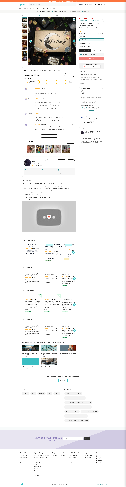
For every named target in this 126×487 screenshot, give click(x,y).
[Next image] (74, 41)
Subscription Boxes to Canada (59, 455)
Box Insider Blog (24, 457)
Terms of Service (89, 455)
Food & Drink (37, 462)
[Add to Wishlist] (40, 272)
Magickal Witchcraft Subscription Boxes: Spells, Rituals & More (78, 406)
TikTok (98, 462)
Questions (50, 70)
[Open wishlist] (102, 4)
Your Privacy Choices (102, 484)
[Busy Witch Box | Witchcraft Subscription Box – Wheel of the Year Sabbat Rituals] (54, 252)
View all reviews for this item (48, 136)
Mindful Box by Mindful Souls (69, 273)
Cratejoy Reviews (24, 462)
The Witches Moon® (49, 273)
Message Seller (62, 160)
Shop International (58, 453)
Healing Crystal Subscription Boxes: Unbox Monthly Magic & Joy (78, 402)
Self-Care (36, 468)
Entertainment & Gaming (40, 461)
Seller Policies (88, 459)
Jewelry (33, 393)
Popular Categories (40, 453)
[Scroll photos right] (73, 149)
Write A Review (69, 75)
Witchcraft (26, 393)
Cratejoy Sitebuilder (74, 459)
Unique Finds (37, 475)
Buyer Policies (88, 461)
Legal (86, 453)
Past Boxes (43, 70)
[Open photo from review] (31, 149)
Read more (82, 83)
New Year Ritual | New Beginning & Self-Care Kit (33, 295)
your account (91, 110)
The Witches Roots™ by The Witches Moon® (33, 273)
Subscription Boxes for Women (72, 411)
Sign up (87, 438)
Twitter (99, 458)
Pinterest (99, 460)
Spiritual (36, 470)
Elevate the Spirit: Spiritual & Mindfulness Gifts (75, 397)
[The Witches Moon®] (35, 252)
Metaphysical (41, 393)
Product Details (34, 70)
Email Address (67, 438)
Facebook (99, 455)
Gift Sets (49, 8)
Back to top (63, 428)
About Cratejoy (73, 455)
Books (35, 464)
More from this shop (58, 70)
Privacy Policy (88, 457)
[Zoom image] (74, 19)
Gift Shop (54, 8)
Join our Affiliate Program (75, 461)
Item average (32, 81)
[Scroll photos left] (25, 149)
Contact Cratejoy (73, 462)
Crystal (28, 15)
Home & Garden (37, 472)
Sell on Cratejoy (88, 4)
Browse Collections (25, 461)
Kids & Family (37, 459)
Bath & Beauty (37, 466)
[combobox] (52, 4)
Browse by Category (26, 8)
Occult (49, 393)
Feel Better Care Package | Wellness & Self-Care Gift (52, 295)
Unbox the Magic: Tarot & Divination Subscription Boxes (77, 420)
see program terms (88, 122)
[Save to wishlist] (103, 20)
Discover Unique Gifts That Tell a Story (73, 393)
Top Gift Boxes (23, 455)
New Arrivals (42, 8)
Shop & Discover (25, 453)
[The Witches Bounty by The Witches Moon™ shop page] (82, 132)
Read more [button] (37, 110)
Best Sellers (35, 8)
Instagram (99, 457)
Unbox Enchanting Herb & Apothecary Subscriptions (76, 415)
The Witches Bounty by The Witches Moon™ (39, 15)
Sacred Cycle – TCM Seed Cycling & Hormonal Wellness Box (71, 295)
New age (57, 393)
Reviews (26, 70)
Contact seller (84, 107)
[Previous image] (30, 41)
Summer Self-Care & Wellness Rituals (89, 411)
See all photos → (70, 143)
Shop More (71, 160)
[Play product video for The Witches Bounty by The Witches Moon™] (49, 216)
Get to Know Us (74, 453)
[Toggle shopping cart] (105, 4)
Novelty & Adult (37, 473)
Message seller (84, 145)
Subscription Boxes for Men (40, 457)
